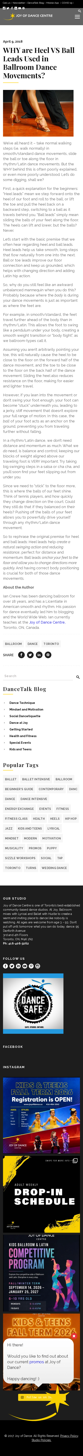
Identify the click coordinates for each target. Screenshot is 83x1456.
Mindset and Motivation (26, 709)
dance (33, 644)
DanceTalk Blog (35, 2)
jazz (8, 828)
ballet (11, 779)
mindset (12, 838)
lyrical (54, 828)
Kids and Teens (20, 749)
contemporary (51, 789)
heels (55, 818)
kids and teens (30, 828)
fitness (62, 808)
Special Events (20, 742)
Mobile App (52, 2)
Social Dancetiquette (24, 716)
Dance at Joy (18, 722)
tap (60, 858)
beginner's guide (19, 789)
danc (73, 789)
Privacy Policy (69, 1435)
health (39, 818)
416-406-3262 (18, 943)
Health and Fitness (22, 736)
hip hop (71, 818)
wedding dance (54, 868)
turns (31, 868)
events (45, 808)
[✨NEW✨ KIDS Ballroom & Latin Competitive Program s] (41, 1273)
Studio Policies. (41, 1440)
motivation (51, 838)
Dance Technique (22, 702)
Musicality (14, 848)
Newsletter (19, 2)
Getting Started (21, 729)
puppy (52, 848)
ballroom (13, 644)
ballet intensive (36, 779)
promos (35, 848)
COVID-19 (67, 2)
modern (30, 838)
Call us (6, 2)
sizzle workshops (20, 858)
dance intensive (34, 799)
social (46, 858)
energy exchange (19, 808)
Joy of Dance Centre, (47, 622)
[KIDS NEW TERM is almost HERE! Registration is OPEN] (41, 1115)
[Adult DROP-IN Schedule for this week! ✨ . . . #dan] (41, 1194)
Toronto (51, 644)
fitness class (16, 818)
